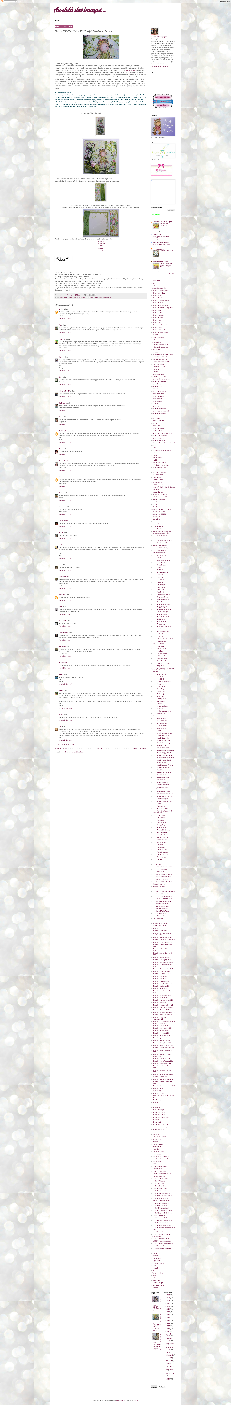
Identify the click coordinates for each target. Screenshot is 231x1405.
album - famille (157, 310)
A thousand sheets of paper (162, 222)
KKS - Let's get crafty (159, 641)
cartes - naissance (158, 428)
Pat (60, 325)
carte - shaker (156, 418)
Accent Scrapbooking (159, 288)
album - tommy (157, 327)
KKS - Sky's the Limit (159, 713)
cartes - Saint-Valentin (159, 435)
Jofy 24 (154, 504)
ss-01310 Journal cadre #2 (161, 1200)
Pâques (154, 1132)
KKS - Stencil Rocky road (160, 784)
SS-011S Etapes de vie (159, 1191)
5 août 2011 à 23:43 (65, 558)
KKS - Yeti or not (157, 844)
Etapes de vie (156, 477)
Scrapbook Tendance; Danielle (162, 1159)
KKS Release (156, 864)
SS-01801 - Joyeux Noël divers (162, 1210)
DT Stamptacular (157, 475)
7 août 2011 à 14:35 (65, 626)
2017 (168, 1314)
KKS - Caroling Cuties (159, 562)
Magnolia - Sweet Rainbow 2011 (101, 297)
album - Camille (157, 298)
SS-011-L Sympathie (159, 1186)
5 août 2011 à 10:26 (65, 424)
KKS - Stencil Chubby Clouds (161, 760)
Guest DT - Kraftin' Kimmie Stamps (163, 487)
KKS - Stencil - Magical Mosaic (162, 740)
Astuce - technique (158, 337)
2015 (168, 1320)
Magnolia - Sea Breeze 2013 (161, 1028)
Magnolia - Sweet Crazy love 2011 (163, 1058)
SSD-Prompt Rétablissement (161, 1248)
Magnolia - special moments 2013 (163, 1040)
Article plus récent (61, 748)
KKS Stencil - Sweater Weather (162, 896)
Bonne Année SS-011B (159, 357)
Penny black (156, 1134)
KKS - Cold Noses (158, 567)
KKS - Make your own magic (161, 663)
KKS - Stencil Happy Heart (161, 767)
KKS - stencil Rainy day (160, 782)
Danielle (155, 455)
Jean (60, 477)
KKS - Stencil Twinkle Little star (162, 796)
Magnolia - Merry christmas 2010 (162, 1007)
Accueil (57, 20)
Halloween (155, 489)
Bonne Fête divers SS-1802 (161, 362)
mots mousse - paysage (160, 1124)
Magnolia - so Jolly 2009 (160, 1030)
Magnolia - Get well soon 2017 (162, 983)
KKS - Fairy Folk (157, 582)
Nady (60, 417)
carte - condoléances (159, 381)
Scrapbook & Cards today (160, 1156)
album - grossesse (158, 315)
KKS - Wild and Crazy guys (161, 837)
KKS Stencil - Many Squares (161, 876)
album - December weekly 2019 (162, 308)
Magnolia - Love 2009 (159, 1002)
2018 (168, 1312)
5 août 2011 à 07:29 (65, 318)
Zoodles (155, 1288)
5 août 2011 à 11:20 (65, 442)
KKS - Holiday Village (159, 621)
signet (154, 1164)
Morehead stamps (158, 1110)
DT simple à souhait (158, 470)
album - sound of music (159, 325)
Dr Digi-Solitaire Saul (159, 462)
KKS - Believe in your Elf (160, 555)
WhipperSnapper (157, 1283)
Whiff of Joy (156, 1280)
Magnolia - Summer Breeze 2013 (163, 1048)
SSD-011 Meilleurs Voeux (160, 1238)
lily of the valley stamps (159, 926)
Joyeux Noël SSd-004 (159, 514)
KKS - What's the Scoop (160, 835)
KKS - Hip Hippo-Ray (159, 619)
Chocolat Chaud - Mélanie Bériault (163, 443)
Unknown (62, 594)
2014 (168, 1323)
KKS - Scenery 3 (157, 703)
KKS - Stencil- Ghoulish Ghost (162, 801)
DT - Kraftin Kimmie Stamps (161, 465)
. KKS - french (156, 281)
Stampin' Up (156, 1256)
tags (153, 1270)
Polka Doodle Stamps (159, 1137)
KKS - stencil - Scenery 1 (160, 745)
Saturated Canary (158, 1151)
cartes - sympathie (158, 438)
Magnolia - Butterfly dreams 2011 (163, 962)
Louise (61, 309)
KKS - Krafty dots (157, 634)
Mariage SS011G (158, 1093)
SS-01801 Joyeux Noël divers (162, 1213)
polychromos (156, 1139)
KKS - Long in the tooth (159, 648)
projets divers (156, 1146)
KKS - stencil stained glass (161, 791)
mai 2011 (169, 1361)
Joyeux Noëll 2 (157, 516)
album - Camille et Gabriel (160, 290)
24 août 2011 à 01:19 (65, 740)
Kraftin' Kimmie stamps (159, 916)
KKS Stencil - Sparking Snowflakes (163, 891)
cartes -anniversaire (158, 440)
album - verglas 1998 (159, 330)
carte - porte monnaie (159, 408)
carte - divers (63, 297)
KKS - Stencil (156, 730)
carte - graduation (158, 393)
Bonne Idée (156, 369)
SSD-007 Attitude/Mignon (160, 1232)
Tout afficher (172, 274)
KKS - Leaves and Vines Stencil (162, 639)
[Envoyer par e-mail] (88, 295)
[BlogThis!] (90, 295)
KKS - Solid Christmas (159, 723)
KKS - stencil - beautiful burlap (162, 733)
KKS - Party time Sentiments (161, 681)
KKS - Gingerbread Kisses (160, 597)
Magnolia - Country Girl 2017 (161, 974)
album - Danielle (157, 303)
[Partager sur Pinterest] (95, 295)
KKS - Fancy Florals (158, 587)
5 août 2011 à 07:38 (65, 332)
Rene (101, 246)
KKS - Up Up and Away (159, 832)
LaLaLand (155, 921)
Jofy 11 (154, 502)
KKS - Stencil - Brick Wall (160, 735)
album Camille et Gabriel (160, 332)
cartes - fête (156, 425)
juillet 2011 (169, 1355)
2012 (168, 1329)
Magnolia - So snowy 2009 (161, 1033)
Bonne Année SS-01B (159, 359)
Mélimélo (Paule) (64, 391)
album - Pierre (157, 320)
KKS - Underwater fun (159, 827)
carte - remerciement (159, 413)
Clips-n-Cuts (157, 234)
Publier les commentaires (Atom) (74, 752)
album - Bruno (157, 295)
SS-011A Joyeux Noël (159, 1188)
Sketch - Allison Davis (159, 1166)
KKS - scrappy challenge (160, 706)
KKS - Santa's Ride (158, 696)
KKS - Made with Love (159, 658)
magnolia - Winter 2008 (159, 1077)
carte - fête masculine (159, 391)
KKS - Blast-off (157, 557)
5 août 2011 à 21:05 (65, 526)
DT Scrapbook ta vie (74, 297)
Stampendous (156, 1251)
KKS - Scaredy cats (158, 701)
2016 (168, 1317)
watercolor (155, 1278)
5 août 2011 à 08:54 (65, 384)
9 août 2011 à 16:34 (65, 668)
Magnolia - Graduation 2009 (161, 986)
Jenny (61, 606)
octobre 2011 (170, 1343)
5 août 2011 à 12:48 (65, 454)
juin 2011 (169, 1358)
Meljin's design (157, 1100)
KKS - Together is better (160, 808)
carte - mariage (157, 398)
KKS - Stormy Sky (158, 803)
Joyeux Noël (156, 507)
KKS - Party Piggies (158, 679)
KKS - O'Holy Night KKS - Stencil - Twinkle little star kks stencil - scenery (163, 669)
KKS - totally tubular (158, 815)
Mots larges (156, 1119)
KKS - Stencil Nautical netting (161, 772)
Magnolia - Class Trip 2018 (161, 971)
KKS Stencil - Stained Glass (161, 894)
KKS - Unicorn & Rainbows (161, 830)
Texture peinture (157, 1273)
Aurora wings (156, 342)
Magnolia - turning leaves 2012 (162, 1063)
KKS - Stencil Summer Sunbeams (163, 794)
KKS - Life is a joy (158, 646)
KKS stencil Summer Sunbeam (162, 901)
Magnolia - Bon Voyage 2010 (161, 960)
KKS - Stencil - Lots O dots (160, 738)
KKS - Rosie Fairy (158, 694)
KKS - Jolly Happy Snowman (161, 626)
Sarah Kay (155, 1149)
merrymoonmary (121, 1400)
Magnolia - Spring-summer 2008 (162, 1045)
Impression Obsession (159, 494)
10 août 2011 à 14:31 (65, 720)
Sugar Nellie (156, 1260)
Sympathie (155, 1268)
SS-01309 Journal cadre (160, 1198)
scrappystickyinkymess (161, 242)
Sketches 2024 (157, 1168)
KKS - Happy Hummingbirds (161, 609)
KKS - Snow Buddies (159, 718)
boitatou (155, 352)
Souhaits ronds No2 (158, 1176)
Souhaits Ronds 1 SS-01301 (161, 1173)
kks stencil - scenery (158, 884)
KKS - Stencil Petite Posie (160, 777)
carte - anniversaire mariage (161, 379)
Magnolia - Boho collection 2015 (162, 957)
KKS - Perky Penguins (159, 689)
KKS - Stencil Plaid (158, 780)
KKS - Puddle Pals (158, 691)
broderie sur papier (158, 374)
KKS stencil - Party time (160, 879)
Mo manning (156, 1107)
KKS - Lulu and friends (159, 653)
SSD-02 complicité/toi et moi (161, 1246)
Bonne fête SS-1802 (158, 366)
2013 (168, 1326)
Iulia (60, 726)
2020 (168, 1306)
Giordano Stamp (157, 480)
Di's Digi (155, 460)
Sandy (100, 248)
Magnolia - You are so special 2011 (163, 940)
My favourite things (158, 1129)
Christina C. (63, 403)
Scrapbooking (156, 1161)
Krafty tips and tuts (158, 918)
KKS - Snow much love (159, 721)
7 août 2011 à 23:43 (65, 640)
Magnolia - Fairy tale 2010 (160, 981)
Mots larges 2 (156, 1122)
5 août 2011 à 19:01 (65, 514)
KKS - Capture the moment (161, 560)
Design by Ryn (157, 457)
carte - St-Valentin (158, 421)
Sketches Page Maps (159, 1171)
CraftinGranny (63, 632)
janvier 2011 (170, 1373)
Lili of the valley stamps (159, 923)
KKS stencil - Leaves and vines (162, 874)
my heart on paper (159, 249)
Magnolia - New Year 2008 (161, 1010)
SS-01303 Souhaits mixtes (161, 1193)
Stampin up (156, 1253)
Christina (100, 241)
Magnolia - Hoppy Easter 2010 (162, 988)
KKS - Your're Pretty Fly (160, 854)
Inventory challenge (86, 297)
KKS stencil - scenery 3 (159, 889)
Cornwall (155, 448)
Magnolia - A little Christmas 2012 (163, 942)
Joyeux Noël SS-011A (159, 511)
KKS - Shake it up (158, 708)
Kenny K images (157, 524)
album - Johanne (157, 317)
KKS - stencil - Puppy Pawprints (162, 743)
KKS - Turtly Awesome (159, 822)
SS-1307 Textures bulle (159, 1218)
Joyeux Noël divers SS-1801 (161, 509)
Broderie (155, 371)
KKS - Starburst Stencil (159, 728)
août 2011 (169, 1352)
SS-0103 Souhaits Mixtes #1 (161, 1178)
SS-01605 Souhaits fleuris (160, 1208)
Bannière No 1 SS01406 (160, 344)
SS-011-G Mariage (158, 1183)
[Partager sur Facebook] (93, 295)
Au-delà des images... (79, 10)
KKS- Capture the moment (160, 903)
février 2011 (170, 1369)
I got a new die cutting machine (162, 244)
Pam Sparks (63, 662)
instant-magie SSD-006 (159, 497)
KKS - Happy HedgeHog (160, 607)
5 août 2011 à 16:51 (65, 470)
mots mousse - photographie (161, 1127)
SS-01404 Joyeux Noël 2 (160, 1203)
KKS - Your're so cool (159, 857)
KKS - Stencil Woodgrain (160, 798)
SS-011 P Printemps (158, 1181)
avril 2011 (169, 1363)
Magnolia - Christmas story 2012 (162, 969)
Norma (61, 690)
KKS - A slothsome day (159, 550)
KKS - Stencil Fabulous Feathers (163, 765)
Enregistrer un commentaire (66, 744)
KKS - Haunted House (159, 614)
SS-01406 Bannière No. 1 (160, 1205)
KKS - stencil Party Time (160, 775)
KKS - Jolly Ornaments (159, 629)
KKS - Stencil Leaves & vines (161, 770)
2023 (168, 1298)
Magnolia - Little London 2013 (162, 997)
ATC (153, 339)
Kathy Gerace (63, 577)
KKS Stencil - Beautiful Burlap (162, 867)
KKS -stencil (156, 862)
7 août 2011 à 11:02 (65, 614)
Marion (61, 674)
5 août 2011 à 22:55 (65, 538)
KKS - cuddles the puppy (160, 572)
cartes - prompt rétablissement (162, 433)
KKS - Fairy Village (158, 584)
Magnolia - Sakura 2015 (160, 1025)
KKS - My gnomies (158, 666)
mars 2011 (169, 1366)
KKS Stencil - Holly (158, 871)
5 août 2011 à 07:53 (65, 350)
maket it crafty (156, 1091)
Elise (60, 545)
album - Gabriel (157, 312)
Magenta (155, 928)
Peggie (61, 532)
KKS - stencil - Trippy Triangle (162, 753)
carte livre (155, 423)
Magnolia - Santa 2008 (159, 931)
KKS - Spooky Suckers (159, 726)
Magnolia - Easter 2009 (159, 976)
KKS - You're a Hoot (158, 847)
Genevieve (62, 646)
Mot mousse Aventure (159, 1112)
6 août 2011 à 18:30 (65, 600)
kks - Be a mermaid (158, 552)
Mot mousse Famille (158, 1114)
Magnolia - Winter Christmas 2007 (163, 1079)
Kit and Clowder (157, 526)
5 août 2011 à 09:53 (65, 396)
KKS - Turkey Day (158, 820)
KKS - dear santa (157, 575)
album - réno (156, 322)
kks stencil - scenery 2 (159, 886)
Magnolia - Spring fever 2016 (161, 1043)
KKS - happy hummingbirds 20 (162, 540)
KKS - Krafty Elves (158, 636)
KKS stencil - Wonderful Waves (162, 899)
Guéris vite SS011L (158, 484)
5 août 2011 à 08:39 (65, 370)
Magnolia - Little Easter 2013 (161, 995)
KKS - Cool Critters (158, 570)
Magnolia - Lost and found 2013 (162, 1000)
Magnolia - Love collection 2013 (162, 1005)
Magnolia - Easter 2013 (159, 978)
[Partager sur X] (91, 295)
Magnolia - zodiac (158, 1088)
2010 (168, 1379)
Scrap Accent (156, 1154)
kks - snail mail (157, 716)
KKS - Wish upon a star (159, 842)
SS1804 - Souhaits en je (160, 1223)
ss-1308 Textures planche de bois (163, 1220)
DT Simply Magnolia (159, 472)
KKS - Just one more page (160, 631)
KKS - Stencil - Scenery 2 (160, 748)
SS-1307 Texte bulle (158, 1215)
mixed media (156, 1105)
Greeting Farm (157, 482)
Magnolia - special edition (160, 1038)
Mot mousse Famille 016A (160, 1117)
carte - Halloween (158, 396)
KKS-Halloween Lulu (159, 913)
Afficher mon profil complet (159, 66)
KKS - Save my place (159, 699)
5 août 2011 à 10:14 (65, 410)
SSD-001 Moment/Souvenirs (161, 1225)
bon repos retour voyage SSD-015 (163, 354)
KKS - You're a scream (159, 849)
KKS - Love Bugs (158, 651)
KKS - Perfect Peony (159, 684)
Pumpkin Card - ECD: (166, 250)
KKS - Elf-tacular (157, 577)
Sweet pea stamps (158, 1263)
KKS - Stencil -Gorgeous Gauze (162, 755)
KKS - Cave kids (157, 529)
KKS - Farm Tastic (158, 589)
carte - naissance (157, 403)
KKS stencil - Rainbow (159, 535)
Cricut (154, 453)
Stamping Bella (157, 1258)
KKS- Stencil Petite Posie (160, 911)
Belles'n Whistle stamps (160, 347)
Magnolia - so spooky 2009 (161, 1035)
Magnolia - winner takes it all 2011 (163, 1074)
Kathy (101, 250)
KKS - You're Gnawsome (160, 852)
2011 (168, 1331)
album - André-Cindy (159, 293)
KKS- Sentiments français (160, 906)
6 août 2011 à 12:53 (65, 588)
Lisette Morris (63, 521)
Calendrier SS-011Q (158, 376)
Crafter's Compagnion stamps (161, 450)
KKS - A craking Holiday (160, 548)
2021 (168, 1303)
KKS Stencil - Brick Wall (160, 869)
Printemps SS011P (158, 1144)
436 (153, 283)
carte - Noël (156, 406)
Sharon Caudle (64, 461)
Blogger (136, 1400)
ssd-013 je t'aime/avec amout (161, 1241)
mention (155, 1102)
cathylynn (62, 339)
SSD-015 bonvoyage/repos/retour (163, 1243)
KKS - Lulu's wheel (158, 656)
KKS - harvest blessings (160, 611)
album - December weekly (160, 305)
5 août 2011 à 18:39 (65, 500)
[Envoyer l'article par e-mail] (84, 295)
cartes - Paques (157, 430)
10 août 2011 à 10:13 (65, 708)
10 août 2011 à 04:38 (65, 684)
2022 (168, 1300)
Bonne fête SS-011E (159, 364)
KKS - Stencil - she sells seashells (163, 750)
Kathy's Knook (131, 70)
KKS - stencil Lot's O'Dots (160, 543)
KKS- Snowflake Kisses (160, 908)
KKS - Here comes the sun (160, 616)
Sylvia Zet (155, 1265)
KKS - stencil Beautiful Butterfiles (163, 757)
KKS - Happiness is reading (161, 604)
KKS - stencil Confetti (159, 762)
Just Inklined (156, 519)
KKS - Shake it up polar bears (161, 711)
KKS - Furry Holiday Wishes (161, 594)
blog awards (156, 349)
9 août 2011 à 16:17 (65, 656)
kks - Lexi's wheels (158, 643)
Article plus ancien (140, 748)
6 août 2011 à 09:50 (65, 570)
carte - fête (155, 389)
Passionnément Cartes (160, 261)
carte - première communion (161, 411)
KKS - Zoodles (157, 859)
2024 (168, 1295)
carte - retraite (156, 416)
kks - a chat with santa (159, 545)
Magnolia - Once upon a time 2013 (163, 1012)
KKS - (154, 538)
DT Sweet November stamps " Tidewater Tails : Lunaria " (166, 265)
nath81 (61, 714)
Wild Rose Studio (158, 1285)
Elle (60, 564)
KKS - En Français (158, 580)
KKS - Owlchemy (157, 676)
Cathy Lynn (101, 243)
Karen (61, 449)
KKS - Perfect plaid (158, 686)
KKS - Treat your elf (158, 817)
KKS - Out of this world (159, 674)
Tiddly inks (155, 1275)
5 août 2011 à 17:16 (65, 486)
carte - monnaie (157, 401)
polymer (155, 1141)
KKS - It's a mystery (158, 624)
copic (154, 445)
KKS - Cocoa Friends (159, 565)
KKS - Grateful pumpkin (160, 602)
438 (153, 285)
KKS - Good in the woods (160, 599)
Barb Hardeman (64, 431)
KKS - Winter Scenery (159, 840)
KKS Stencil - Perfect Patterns (162, 881)
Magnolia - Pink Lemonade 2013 (162, 1015)
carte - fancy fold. (157, 386)
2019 (168, 1309)
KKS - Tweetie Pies (158, 825)
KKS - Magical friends (159, 661)
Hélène (61, 493)
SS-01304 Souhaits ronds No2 (162, 1196)
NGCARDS (62, 620)
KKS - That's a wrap (158, 806)
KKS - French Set (158, 592)
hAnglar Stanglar (157, 492)
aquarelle (155, 335)
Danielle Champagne (159, 37)
